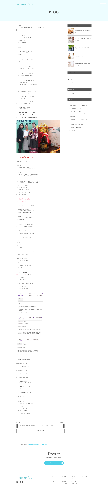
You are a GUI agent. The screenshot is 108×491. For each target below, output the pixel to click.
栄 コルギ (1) (72, 108)
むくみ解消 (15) (80, 127)
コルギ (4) (78, 116)
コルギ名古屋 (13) (83, 105)
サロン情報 (64, 476)
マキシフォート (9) (83, 119)
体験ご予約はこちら (54, 463)
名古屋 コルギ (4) (73, 105)
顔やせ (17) (80, 102)
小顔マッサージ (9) (83, 111)
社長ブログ (19, 30)
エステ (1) (84, 121)
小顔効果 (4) (81, 124)
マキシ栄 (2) (80, 108)
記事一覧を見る (40, 430)
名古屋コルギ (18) (73, 111)
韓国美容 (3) (72, 121)
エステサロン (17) (73, 124)
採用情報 (73, 476)
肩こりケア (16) (72, 130)
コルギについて (55, 481)
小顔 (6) (78, 121)
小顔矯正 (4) (72, 116)
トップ (53, 476)
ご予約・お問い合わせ (76, 483)
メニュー (53, 483)
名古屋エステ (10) (86, 113)
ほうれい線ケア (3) (73, 119)
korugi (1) (78, 113)
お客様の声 (64, 481)
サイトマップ (84, 476)
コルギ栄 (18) (72, 127)
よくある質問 (64, 483)
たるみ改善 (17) (72, 102)
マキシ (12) (71, 113)
